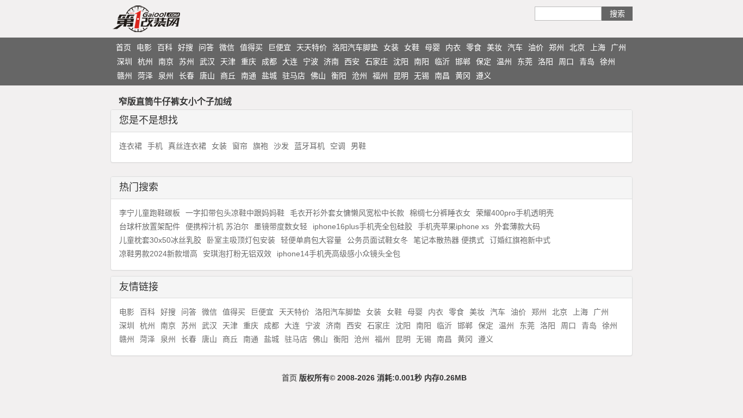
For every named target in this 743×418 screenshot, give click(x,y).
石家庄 (376, 61)
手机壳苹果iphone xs (453, 226)
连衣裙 (130, 146)
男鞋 (358, 146)
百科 (164, 47)
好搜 (185, 47)
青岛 (587, 61)
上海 (597, 47)
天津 (228, 61)
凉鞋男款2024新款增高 (158, 253)
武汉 (207, 61)
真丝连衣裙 (187, 146)
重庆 (248, 61)
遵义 (483, 75)
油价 (535, 47)
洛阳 (545, 61)
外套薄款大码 (517, 226)
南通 (248, 75)
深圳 (124, 61)
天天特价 (311, 47)
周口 (566, 61)
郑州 (556, 47)
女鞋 (411, 47)
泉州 (166, 75)
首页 (123, 47)
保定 (483, 61)
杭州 (145, 61)
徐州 (607, 61)
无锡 (421, 75)
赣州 (124, 75)
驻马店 (293, 75)
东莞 (525, 61)
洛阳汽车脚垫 (355, 47)
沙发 (281, 146)
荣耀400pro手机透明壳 (515, 212)
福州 (380, 75)
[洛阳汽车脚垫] (167, 18)
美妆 (494, 47)
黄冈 (462, 75)
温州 (504, 61)
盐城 (269, 75)
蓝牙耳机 (309, 146)
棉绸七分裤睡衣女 (440, 212)
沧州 (359, 75)
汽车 (515, 47)
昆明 (400, 75)
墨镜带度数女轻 (280, 226)
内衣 (453, 47)
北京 (577, 47)
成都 (269, 61)
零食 (473, 47)
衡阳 (338, 75)
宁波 (310, 61)
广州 (618, 47)
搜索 (617, 13)
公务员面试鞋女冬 (377, 240)
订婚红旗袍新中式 (520, 240)
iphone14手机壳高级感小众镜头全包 (338, 253)
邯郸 (462, 61)
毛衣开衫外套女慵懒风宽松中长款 (347, 212)
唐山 (207, 75)
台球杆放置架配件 (149, 226)
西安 (352, 61)
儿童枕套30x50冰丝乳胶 (160, 240)
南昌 (442, 75)
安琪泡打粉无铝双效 (237, 253)
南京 (166, 61)
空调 (337, 146)
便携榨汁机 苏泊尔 (217, 226)
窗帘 (239, 146)
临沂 (442, 61)
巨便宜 (279, 47)
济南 (331, 61)
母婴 (432, 47)
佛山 (318, 75)
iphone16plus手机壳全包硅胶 (362, 226)
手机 (155, 146)
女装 (391, 47)
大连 (290, 61)
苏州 (186, 61)
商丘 (228, 75)
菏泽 (145, 75)
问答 (206, 47)
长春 (186, 75)
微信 (226, 47)
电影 (144, 47)
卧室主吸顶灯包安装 (241, 240)
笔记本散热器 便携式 (448, 240)
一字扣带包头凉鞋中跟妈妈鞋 (234, 212)
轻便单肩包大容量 (311, 240)
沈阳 (400, 61)
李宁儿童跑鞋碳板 (149, 212)
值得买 (251, 47)
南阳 (421, 61)
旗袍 (260, 146)
